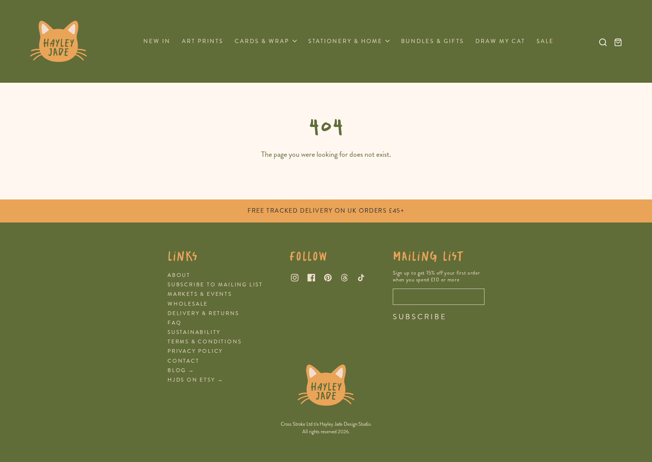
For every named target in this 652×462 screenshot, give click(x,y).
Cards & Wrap (262, 41)
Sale (545, 41)
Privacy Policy (195, 351)
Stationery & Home (345, 41)
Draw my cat (500, 41)
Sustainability (194, 332)
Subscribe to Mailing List (215, 284)
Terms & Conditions (204, 341)
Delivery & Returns (203, 313)
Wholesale (188, 303)
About (179, 275)
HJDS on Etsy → (196, 379)
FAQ (174, 322)
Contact (184, 361)
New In (157, 41)
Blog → (181, 370)
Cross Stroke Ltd (296, 424)
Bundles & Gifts (432, 41)
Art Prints (202, 41)
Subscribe (420, 316)
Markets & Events (200, 294)
